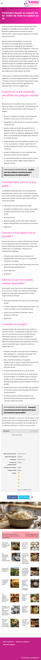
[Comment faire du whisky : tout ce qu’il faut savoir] (35, 623)
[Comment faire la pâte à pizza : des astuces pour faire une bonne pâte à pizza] (35, 557)
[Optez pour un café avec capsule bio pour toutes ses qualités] (14, 623)
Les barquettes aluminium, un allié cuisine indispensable (6, 557)
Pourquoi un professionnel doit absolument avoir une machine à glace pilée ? (6, 610)
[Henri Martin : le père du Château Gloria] (14, 583)
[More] (32, 497)
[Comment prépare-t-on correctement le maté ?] (15, 546)
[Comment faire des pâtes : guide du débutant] (35, 610)
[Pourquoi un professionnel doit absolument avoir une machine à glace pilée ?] (15, 610)
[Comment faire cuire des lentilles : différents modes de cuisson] (35, 571)
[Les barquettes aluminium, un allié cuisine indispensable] (16, 557)
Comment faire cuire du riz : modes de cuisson (25, 545)
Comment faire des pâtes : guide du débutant (25, 609)
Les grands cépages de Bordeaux (5, 570)
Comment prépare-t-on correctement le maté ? (6, 545)
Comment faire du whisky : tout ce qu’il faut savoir (25, 622)
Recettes (4, 8)
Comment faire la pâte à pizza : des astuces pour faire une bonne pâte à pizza (25, 558)
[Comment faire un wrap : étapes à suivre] (35, 598)
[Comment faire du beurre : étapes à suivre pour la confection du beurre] (35, 583)
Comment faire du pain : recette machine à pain (32, 535)
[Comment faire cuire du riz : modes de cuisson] (35, 546)
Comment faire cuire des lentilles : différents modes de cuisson (25, 572)
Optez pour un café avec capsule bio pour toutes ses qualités (5, 623)
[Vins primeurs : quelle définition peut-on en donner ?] (14, 598)
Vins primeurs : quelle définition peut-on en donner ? (5, 598)
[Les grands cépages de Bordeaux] (14, 571)
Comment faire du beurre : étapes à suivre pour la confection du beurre (25, 585)
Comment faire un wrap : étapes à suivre (25, 597)
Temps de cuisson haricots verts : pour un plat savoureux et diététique (11, 536)
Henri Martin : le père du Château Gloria (5, 582)
